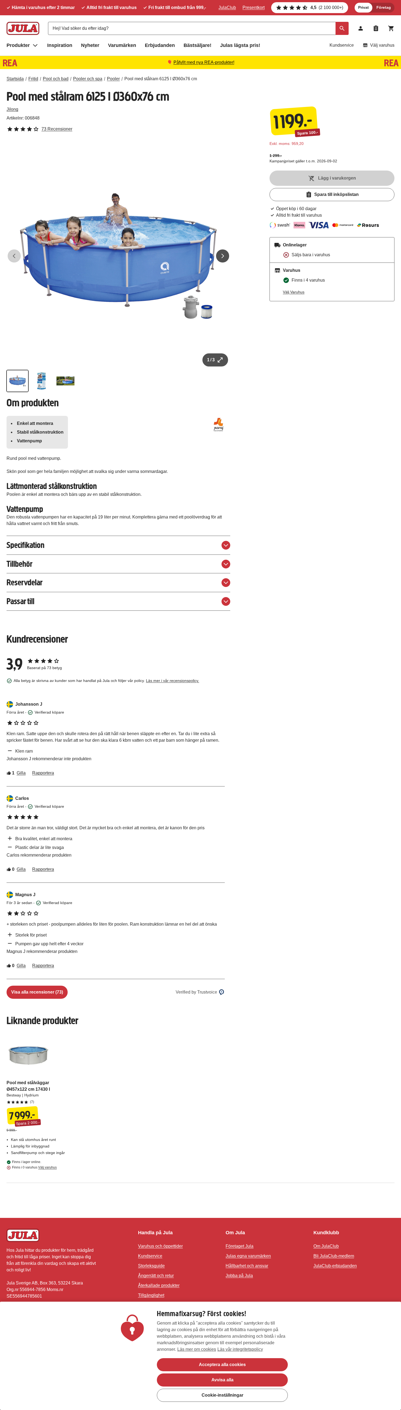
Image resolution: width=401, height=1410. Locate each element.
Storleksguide (151, 1265)
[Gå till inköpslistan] (375, 28)
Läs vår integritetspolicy (240, 1349)
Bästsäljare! (197, 45)
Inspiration (59, 45)
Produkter (18, 45)
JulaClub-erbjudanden (335, 1265)
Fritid (33, 78)
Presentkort (254, 7)
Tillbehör (19, 564)
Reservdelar (25, 582)
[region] (200, 1356)
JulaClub (227, 7)
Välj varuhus (382, 45)
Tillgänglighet (151, 1295)
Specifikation (25, 545)
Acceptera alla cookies (222, 1364)
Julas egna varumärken (248, 1256)
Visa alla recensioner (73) (37, 992)
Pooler (113, 78)
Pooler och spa (87, 78)
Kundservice (342, 45)
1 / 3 (211, 359)
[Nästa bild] (222, 256)
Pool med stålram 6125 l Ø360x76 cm (160, 78)
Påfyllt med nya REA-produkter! (203, 62)
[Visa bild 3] (65, 381)
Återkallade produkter (158, 1285)
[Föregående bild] (14, 256)
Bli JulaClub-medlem (333, 1256)
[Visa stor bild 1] (118, 255)
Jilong (12, 109)
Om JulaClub (326, 1246)
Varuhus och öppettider (160, 1246)
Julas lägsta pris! (240, 45)
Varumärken (122, 45)
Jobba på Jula (239, 1275)
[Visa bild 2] (41, 381)
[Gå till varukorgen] (391, 28)
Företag (383, 7)
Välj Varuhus (293, 292)
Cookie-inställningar (222, 1395)
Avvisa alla (222, 1380)
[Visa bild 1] (17, 381)
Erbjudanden (160, 45)
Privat (363, 7)
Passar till (20, 601)
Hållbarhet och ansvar (247, 1265)
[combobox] (198, 28)
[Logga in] (360, 28)
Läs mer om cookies (196, 1349)
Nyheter (90, 45)
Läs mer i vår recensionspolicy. (172, 680)
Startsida (15, 78)
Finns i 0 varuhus (34, 1167)
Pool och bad (55, 78)
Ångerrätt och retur (156, 1275)
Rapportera (43, 773)
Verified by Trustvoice (196, 992)
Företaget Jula (239, 1246)
